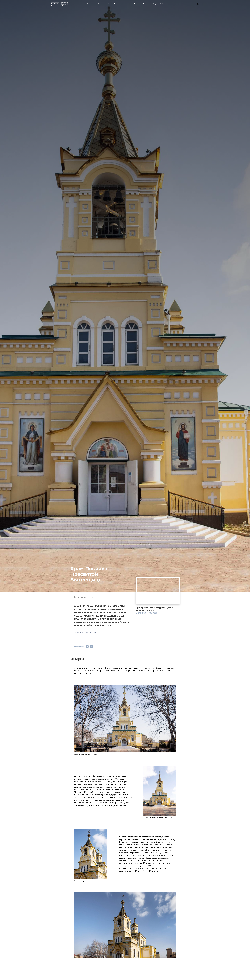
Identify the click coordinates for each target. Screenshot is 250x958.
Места (124, 4)
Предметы (147, 4)
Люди (130, 4)
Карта (110, 4)
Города (117, 4)
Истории (137, 4)
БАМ (161, 4)
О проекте (102, 4)
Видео (155, 4)
